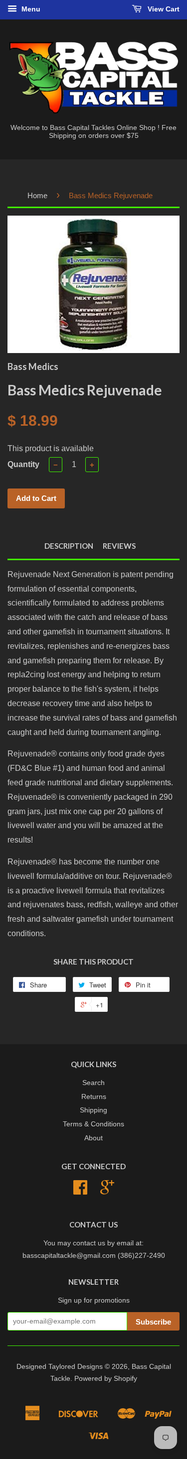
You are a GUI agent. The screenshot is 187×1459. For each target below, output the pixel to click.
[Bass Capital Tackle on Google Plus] (107, 1191)
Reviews (119, 545)
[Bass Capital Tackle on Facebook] (80, 1191)
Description (68, 545)
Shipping (93, 1110)
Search (93, 1083)
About (93, 1138)
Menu (29, 9)
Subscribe (153, 1322)
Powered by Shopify (105, 1378)
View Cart (163, 9)
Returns (93, 1096)
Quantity (23, 464)
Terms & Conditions (93, 1124)
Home (37, 195)
